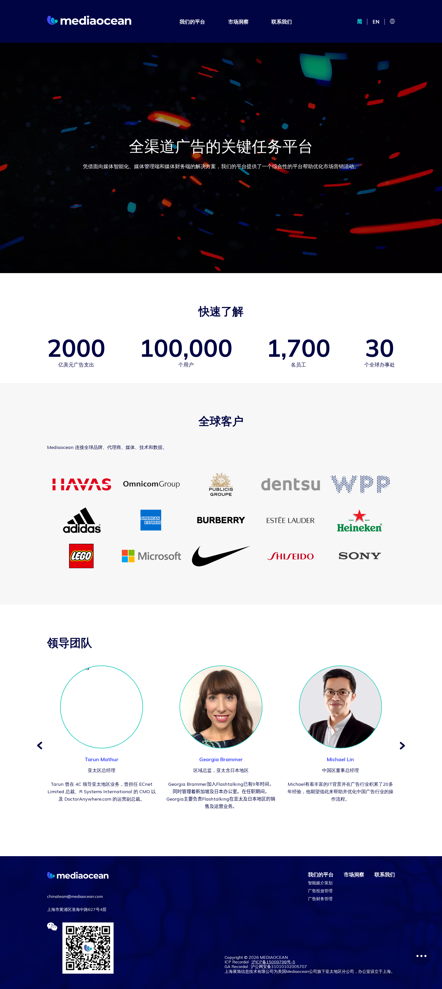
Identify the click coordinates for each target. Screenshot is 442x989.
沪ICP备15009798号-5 (273, 961)
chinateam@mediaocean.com (75, 896)
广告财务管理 (320, 898)
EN (376, 21)
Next (402, 745)
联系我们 (281, 21)
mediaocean (89, 20)
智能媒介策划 (320, 882)
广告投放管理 (320, 890)
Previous (39, 745)
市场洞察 (238, 21)
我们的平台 (192, 21)
